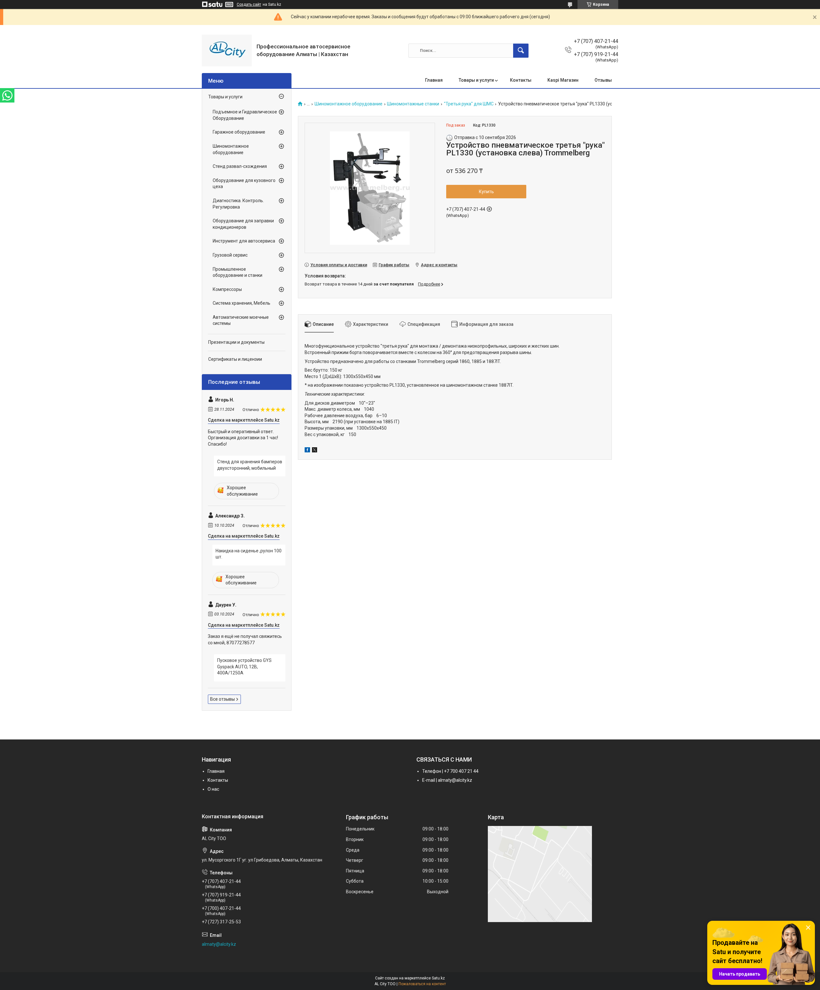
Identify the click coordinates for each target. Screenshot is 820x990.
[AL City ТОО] (227, 50)
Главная (434, 80)
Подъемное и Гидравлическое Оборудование (245, 115)
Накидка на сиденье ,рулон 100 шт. (249, 554)
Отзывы (603, 80)
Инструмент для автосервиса (244, 240)
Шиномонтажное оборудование (348, 104)
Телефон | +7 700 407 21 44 (450, 771)
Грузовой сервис (230, 255)
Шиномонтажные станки (413, 104)
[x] (314, 450)
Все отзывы (222, 699)
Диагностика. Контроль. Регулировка (238, 204)
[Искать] (521, 51)
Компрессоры (227, 289)
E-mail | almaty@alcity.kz (447, 780)
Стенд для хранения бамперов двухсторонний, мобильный (249, 465)
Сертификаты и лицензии (235, 359)
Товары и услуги (476, 80)
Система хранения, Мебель (241, 303)
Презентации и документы (236, 342)
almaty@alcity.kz (219, 944)
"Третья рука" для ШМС (469, 104)
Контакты (520, 80)
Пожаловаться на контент (422, 984)
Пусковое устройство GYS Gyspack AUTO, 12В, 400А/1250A (244, 666)
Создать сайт (249, 4)
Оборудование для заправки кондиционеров (243, 224)
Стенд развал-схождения (240, 166)
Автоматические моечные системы (241, 320)
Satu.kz (438, 978)
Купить (486, 191)
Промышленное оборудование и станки (237, 272)
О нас (213, 789)
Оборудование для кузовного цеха (244, 183)
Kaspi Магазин (562, 80)
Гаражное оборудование (239, 132)
